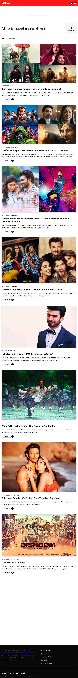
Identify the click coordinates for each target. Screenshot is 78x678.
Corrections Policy (46, 657)
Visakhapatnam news (9, 652)
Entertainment (6, 86)
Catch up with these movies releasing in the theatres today (32, 289)
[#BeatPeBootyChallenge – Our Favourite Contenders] (39, 395)
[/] (71, 3)
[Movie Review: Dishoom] (39, 535)
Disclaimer (24, 673)
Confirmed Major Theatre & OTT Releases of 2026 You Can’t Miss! (35, 150)
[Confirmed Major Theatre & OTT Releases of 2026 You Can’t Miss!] (39, 124)
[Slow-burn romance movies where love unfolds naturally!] (39, 63)
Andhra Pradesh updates (27, 652)
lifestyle (23, 655)
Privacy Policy (14, 673)
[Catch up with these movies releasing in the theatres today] (39, 260)
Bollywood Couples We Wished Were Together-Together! (31, 498)
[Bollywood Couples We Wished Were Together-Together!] (39, 467)
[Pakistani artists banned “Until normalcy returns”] (39, 327)
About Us (43, 654)
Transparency (45, 660)
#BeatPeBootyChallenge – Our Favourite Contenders (29, 426)
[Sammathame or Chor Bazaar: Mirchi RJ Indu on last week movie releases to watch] (39, 189)
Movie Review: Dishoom (14, 562)
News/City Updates (7, 351)
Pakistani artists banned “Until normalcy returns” (27, 354)
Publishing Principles (47, 663)
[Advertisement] (39, 13)
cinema (4, 657)
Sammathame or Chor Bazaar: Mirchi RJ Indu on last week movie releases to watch (35, 220)
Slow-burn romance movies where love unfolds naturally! (31, 89)
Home (3, 38)
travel (29, 655)
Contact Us (5, 673)
